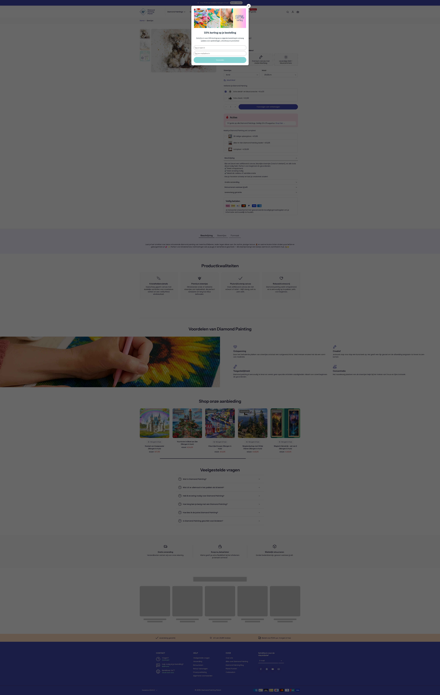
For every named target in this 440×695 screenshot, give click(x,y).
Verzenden (220, 60)
